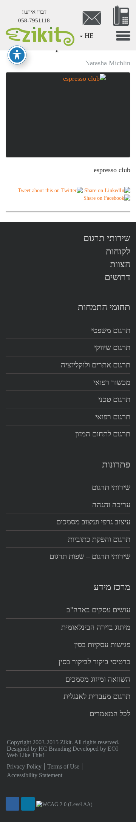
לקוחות (118, 251)
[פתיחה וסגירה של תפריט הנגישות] (17, 55)
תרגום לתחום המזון (102, 434)
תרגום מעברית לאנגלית (96, 696)
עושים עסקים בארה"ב (98, 610)
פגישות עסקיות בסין (102, 644)
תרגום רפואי (112, 417)
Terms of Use (63, 766)
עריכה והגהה (111, 504)
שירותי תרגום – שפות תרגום (89, 556)
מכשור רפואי (111, 382)
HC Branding (55, 748)
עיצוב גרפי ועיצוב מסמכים (93, 522)
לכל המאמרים (110, 713)
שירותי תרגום (106, 238)
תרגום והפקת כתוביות (99, 539)
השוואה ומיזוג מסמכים (97, 679)
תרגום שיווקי (112, 347)
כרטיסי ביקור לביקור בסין (94, 661)
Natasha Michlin (107, 63)
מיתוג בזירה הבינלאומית (95, 627)
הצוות (120, 264)
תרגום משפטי (110, 330)
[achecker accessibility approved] (64, 804)
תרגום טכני (114, 399)
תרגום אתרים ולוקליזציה (95, 365)
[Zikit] (38, 35)
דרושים (117, 277)
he (89, 35)
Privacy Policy (24, 766)
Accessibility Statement (34, 775)
